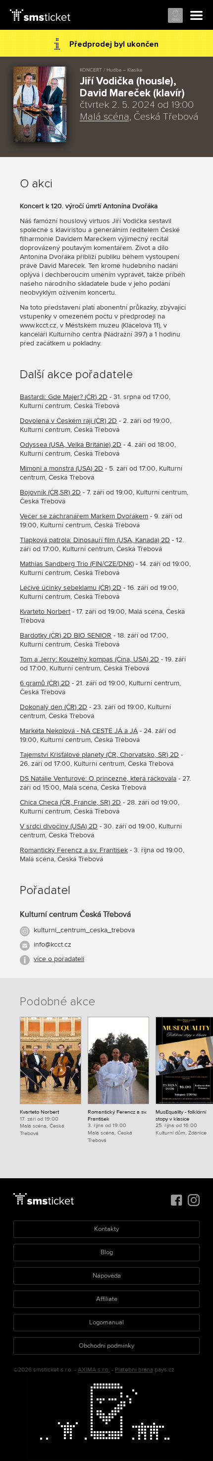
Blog (107, 1252)
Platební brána (134, 1370)
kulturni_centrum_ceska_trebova (84, 930)
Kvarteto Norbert (45, 611)
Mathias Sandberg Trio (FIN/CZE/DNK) (77, 564)
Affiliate (106, 1299)
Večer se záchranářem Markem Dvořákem (84, 516)
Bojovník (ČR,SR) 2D (50, 492)
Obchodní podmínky (106, 1346)
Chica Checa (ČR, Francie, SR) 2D (70, 802)
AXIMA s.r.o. (94, 1370)
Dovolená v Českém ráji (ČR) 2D (68, 420)
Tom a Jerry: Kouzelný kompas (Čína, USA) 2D (89, 659)
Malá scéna (104, 117)
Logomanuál (106, 1322)
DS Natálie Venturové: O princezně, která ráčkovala (98, 778)
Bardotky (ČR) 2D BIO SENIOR (65, 635)
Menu (196, 16)
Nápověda (107, 1276)
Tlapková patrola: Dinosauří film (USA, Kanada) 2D (95, 540)
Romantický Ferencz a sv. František (74, 850)
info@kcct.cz (52, 944)
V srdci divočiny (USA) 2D (59, 826)
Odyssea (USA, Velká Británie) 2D (70, 444)
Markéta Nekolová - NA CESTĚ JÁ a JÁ (79, 731)
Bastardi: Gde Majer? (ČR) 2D (63, 397)
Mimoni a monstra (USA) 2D (61, 468)
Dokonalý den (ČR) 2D (53, 707)
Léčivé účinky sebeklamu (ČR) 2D (70, 587)
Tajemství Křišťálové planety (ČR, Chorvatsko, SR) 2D (99, 754)
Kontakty (106, 1229)
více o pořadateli (59, 959)
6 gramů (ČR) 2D (45, 683)
